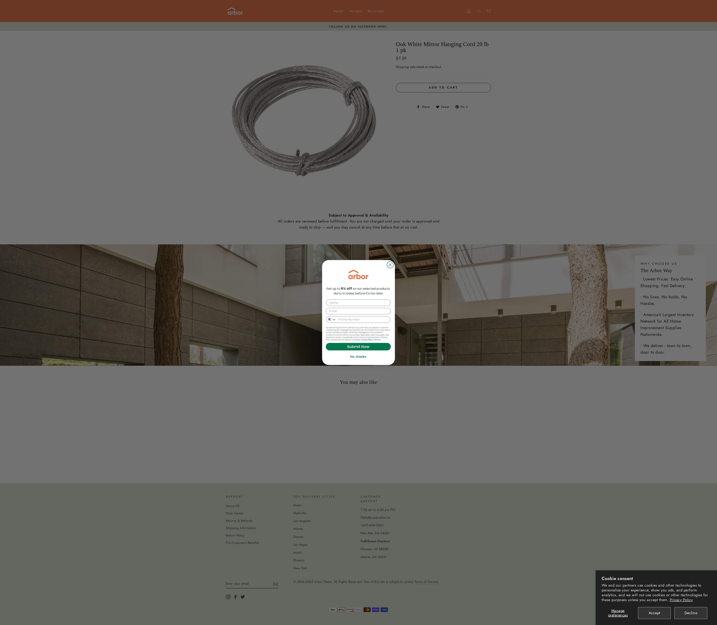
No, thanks (358, 357)
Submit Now (358, 346)
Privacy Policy (681, 600)
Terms (377, 340)
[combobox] (331, 319)
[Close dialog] (390, 265)
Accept (654, 613)
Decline (691, 613)
